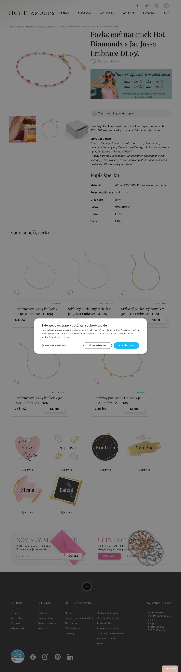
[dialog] (90, 336)
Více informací (64, 337)
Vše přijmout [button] (126, 345)
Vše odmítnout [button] (97, 345)
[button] (54, 345)
